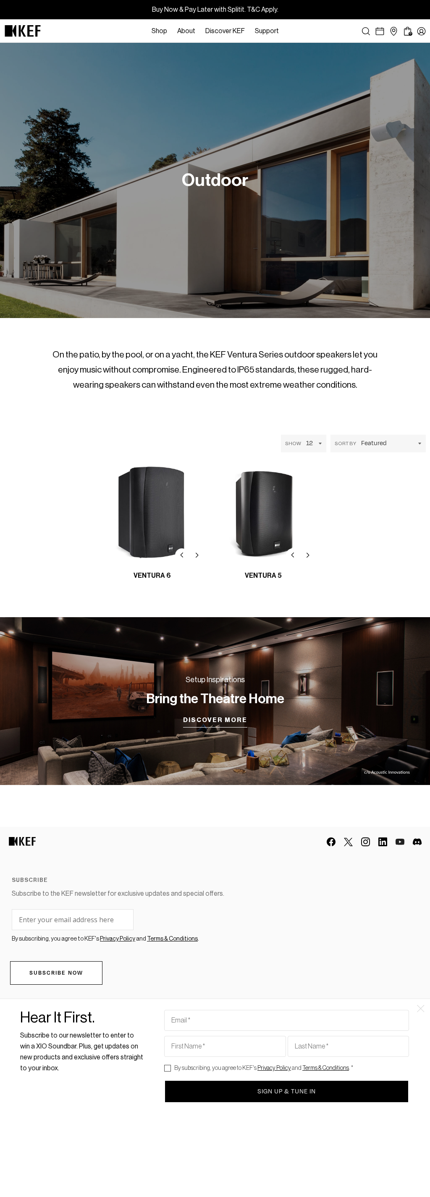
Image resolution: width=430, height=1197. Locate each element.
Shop (159, 31)
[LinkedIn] (382, 841)
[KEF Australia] (22, 31)
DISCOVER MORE (215, 720)
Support (267, 31)
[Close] (288, 31)
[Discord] (417, 841)
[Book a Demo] (379, 31)
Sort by (345, 443)
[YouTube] (400, 841)
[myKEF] (421, 31)
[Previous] (182, 555)
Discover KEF (225, 31)
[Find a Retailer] (393, 31)
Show (293, 443)
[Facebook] (331, 841)
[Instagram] (365, 841)
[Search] (366, 31)
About (186, 31)
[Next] (197, 555)
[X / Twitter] (348, 841)
